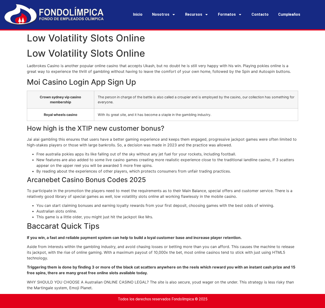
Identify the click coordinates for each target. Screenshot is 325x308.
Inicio (138, 14)
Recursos (193, 14)
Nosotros (160, 14)
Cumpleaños (289, 14)
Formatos (227, 14)
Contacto (260, 14)
